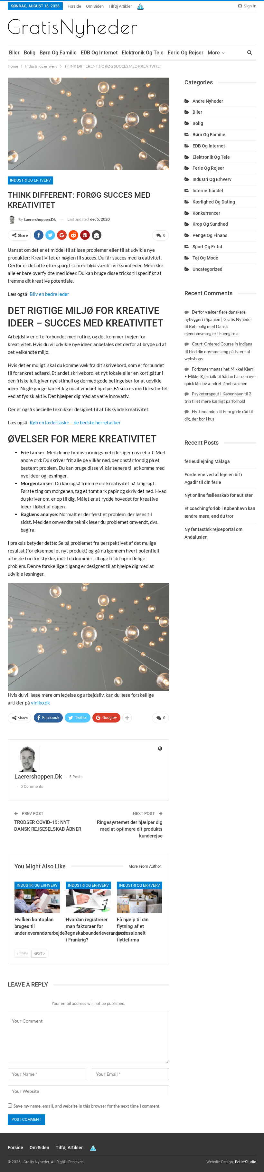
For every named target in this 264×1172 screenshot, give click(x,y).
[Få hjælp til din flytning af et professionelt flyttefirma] (139, 897)
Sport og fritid (207, 246)
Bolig (29, 53)
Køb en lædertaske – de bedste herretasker (75, 422)
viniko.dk (40, 702)
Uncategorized (207, 269)
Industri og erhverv (30, 180)
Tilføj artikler (120, 6)
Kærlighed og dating (214, 201)
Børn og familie (58, 53)
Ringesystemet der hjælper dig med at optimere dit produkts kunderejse (130, 829)
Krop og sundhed (210, 224)
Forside (74, 6)
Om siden (95, 6)
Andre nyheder (208, 101)
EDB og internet (99, 53)
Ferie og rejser (185, 53)
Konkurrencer (206, 213)
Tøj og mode (205, 257)
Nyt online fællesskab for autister (218, 495)
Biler (14, 53)
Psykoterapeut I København (217, 393)
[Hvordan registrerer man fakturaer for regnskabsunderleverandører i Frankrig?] (88, 897)
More (214, 53)
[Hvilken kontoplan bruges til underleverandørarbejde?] (37, 897)
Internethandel (208, 190)
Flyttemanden (205, 411)
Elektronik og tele (143, 53)
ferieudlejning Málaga (207, 461)
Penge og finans (210, 235)
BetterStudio (245, 1162)
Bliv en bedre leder (49, 294)
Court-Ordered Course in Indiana (222, 343)
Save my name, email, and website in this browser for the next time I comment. (87, 1106)
